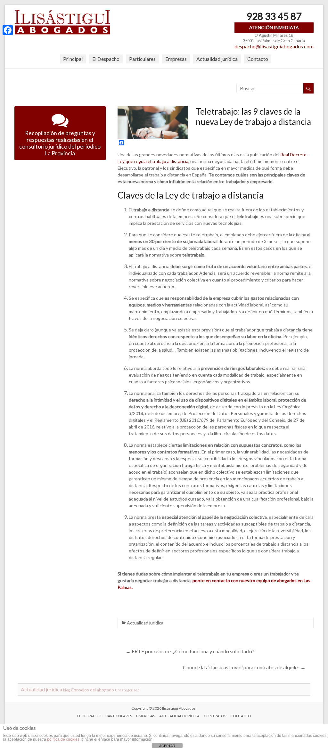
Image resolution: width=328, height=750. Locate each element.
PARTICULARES (119, 715)
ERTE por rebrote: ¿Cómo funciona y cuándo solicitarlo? (190, 651)
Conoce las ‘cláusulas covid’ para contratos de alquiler (244, 667)
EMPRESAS (145, 715)
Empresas (176, 59)
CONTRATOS (215, 715)
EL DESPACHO (89, 715)
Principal (73, 59)
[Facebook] (7, 30)
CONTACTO (240, 715)
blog (66, 690)
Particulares (142, 59)
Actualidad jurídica (217, 59)
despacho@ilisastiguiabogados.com (274, 46)
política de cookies (63, 739)
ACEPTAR (167, 746)
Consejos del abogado (92, 689)
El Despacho (105, 59)
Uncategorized (127, 690)
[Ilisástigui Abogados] (62, 13)
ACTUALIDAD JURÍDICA (179, 715)
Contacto (257, 59)
